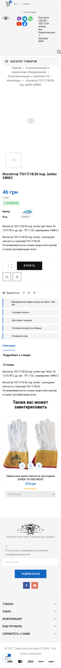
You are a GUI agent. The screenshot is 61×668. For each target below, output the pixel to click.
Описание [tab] (9, 345)
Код (5, 216)
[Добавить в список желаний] (7, 277)
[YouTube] (34, 585)
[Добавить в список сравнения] (17, 277)
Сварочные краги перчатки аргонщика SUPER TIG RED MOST (30, 478)
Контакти (43, 17)
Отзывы (8, 364)
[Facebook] (26, 585)
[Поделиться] (24, 293)
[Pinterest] (34, 293)
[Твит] (29, 293)
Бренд (6, 211)
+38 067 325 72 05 (43, 22)
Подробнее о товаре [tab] (17, 355)
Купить (29, 265)
